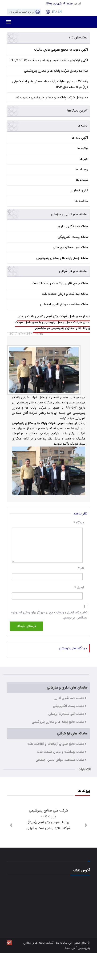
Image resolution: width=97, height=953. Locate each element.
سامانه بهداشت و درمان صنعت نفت (65, 294)
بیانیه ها (82, 148)
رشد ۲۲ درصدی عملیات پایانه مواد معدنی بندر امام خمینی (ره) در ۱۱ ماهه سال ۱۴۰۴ (50, 84)
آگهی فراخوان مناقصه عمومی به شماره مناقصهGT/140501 (49, 60)
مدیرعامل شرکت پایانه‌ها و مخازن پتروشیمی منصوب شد (51, 98)
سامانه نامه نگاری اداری (73, 226)
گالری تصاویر (79, 191)
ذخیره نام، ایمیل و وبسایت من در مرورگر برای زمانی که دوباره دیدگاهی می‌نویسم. (49, 615)
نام (81, 568)
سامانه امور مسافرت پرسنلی (71, 247)
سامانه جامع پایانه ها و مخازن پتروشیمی (62, 258)
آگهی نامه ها (80, 138)
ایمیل (79, 587)
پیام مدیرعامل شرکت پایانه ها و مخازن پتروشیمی (56, 71)
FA (53, 11)
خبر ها (84, 159)
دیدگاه (78, 522)
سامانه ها (82, 180)
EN (60, 11)
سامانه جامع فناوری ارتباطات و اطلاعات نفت (60, 283)
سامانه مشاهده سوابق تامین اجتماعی (64, 304)
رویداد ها (82, 169)
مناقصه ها (81, 201)
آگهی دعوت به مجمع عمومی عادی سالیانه (61, 50)
